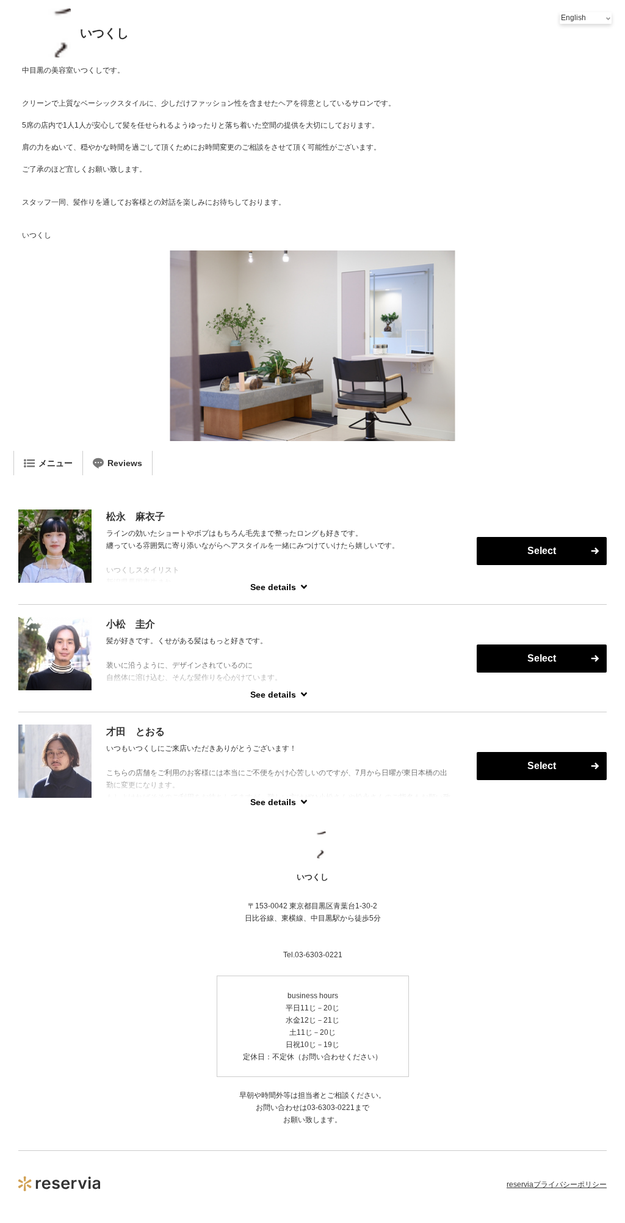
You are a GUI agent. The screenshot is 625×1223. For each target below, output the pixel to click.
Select (541, 551)
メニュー (55, 463)
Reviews (124, 463)
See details (273, 587)
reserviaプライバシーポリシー (557, 1184)
